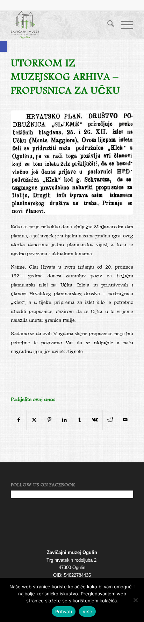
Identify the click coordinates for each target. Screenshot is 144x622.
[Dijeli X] (34, 420)
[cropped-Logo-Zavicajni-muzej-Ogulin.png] (60, 25)
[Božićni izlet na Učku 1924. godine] (72, 162)
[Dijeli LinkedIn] (64, 420)
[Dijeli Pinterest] (49, 420)
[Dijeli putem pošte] (125, 420)
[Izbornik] (123, 25)
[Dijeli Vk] (94, 420)
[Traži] (107, 25)
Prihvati (63, 611)
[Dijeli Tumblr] (79, 420)
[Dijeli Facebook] (19, 420)
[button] (3, 46)
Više (87, 611)
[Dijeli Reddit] (110, 420)
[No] (135, 599)
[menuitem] (107, 25)
